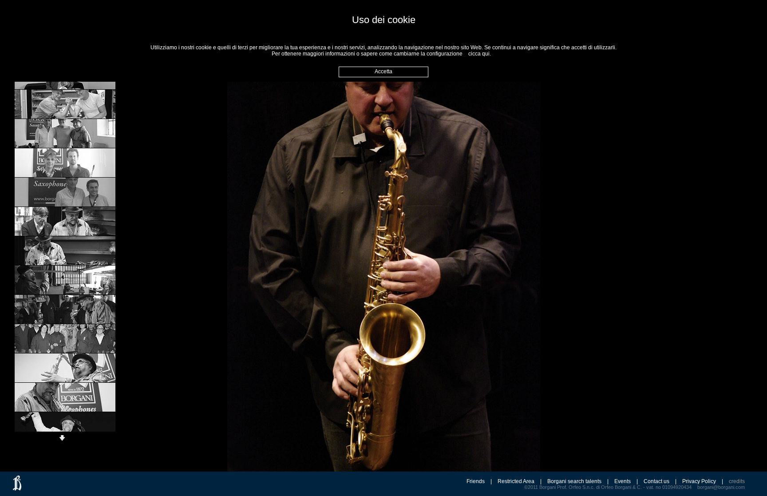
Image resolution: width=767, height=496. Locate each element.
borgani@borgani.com (721, 487)
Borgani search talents (574, 481)
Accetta (383, 71)
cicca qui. (479, 54)
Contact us (656, 481)
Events (622, 481)
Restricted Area (516, 481)
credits (737, 481)
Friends (476, 481)
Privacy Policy (699, 481)
